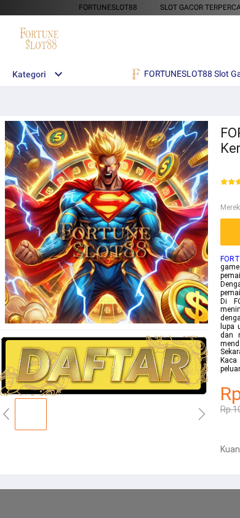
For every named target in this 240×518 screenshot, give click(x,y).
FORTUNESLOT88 (108, 7)
